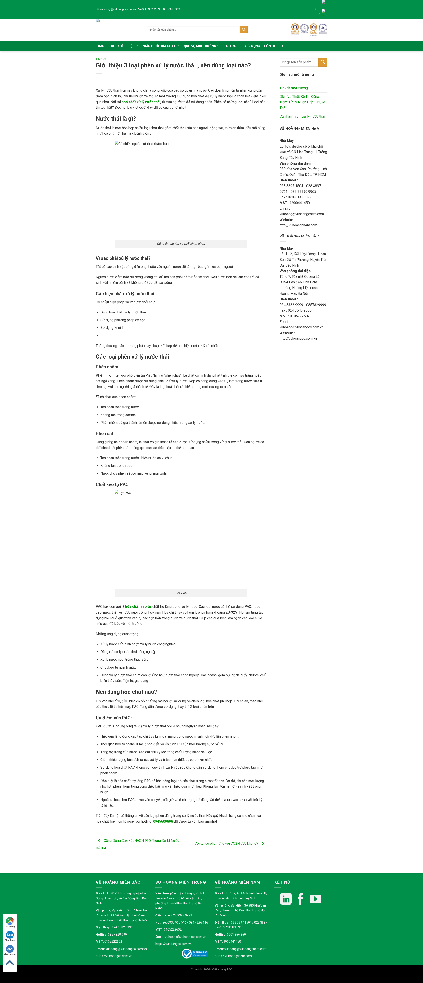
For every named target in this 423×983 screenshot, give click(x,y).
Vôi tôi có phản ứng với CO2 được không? (227, 843)
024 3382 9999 (150, 9)
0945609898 (163, 821)
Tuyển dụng (250, 46)
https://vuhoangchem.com (233, 956)
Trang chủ (105, 46)
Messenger (10, 954)
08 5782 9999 (171, 9)
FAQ (283, 46)
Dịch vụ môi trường (199, 46)
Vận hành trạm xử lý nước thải (302, 116)
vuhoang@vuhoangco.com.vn (117, 9)
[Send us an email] (316, 9)
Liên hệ (270, 46)
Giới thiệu (126, 46)
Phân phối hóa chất (159, 46)
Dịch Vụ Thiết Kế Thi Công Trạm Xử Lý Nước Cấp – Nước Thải (303, 102)
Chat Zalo (10, 940)
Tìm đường (9, 926)
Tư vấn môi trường (294, 88)
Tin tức (229, 46)
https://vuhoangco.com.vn (114, 956)
